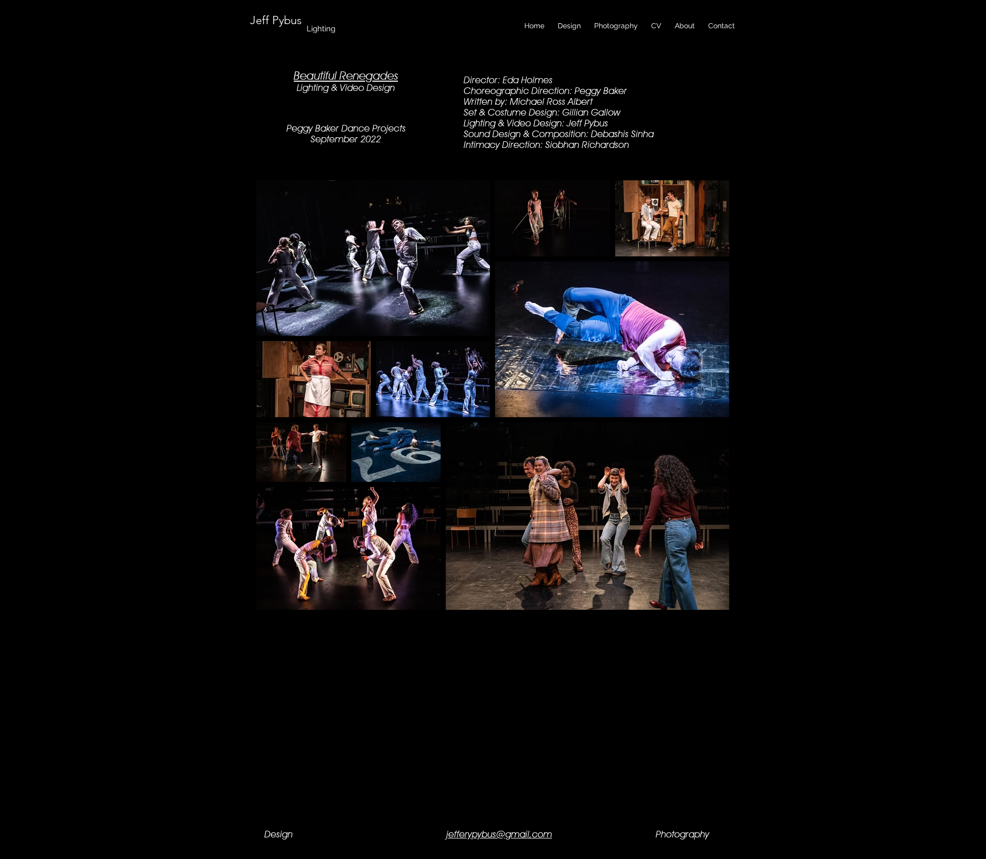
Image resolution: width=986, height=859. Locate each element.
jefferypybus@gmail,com (499, 834)
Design (278, 834)
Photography (682, 834)
